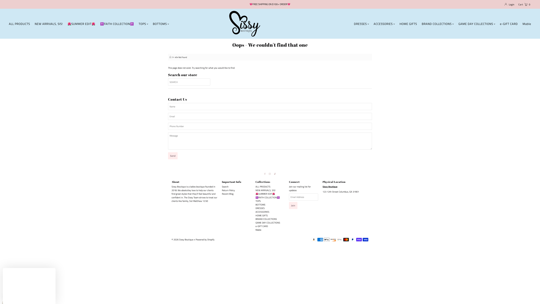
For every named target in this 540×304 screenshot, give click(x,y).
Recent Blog (227, 193)
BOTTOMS (160, 24)
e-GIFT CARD (509, 24)
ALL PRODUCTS (19, 24)
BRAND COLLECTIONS (437, 24)
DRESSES (361, 24)
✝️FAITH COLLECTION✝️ (117, 24)
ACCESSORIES (383, 24)
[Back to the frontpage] (170, 57)
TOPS (143, 24)
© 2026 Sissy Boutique (182, 239)
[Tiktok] (275, 174)
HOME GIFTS (408, 24)
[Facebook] (265, 174)
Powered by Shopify (205, 239)
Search (225, 186)
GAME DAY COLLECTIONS (476, 24)
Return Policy (228, 190)
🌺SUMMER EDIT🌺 (81, 24)
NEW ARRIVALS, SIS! (49, 24)
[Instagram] (270, 174)
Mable (527, 24)
